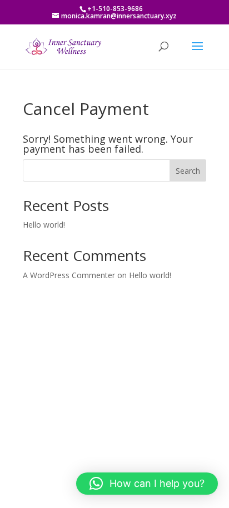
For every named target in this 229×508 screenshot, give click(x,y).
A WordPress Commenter (69, 275)
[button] (147, 483)
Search (188, 170)
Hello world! (44, 224)
